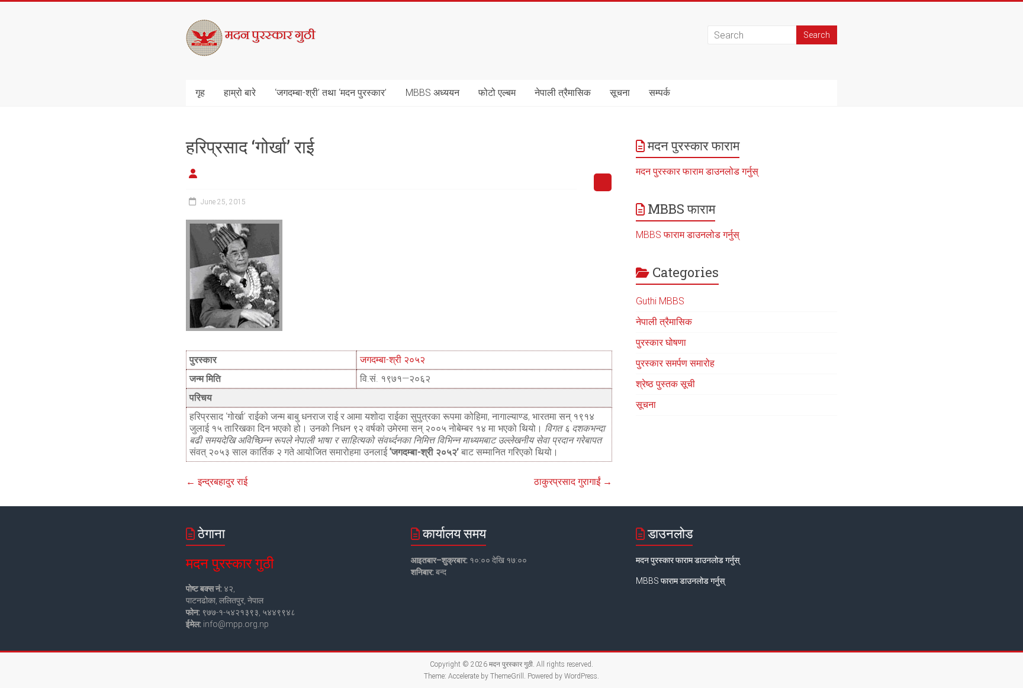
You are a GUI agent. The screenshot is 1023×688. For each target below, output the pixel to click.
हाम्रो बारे (240, 92)
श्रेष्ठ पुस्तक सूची (665, 384)
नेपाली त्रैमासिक (563, 92)
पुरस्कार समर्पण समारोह (675, 363)
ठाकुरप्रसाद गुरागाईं (573, 481)
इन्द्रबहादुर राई (216, 481)
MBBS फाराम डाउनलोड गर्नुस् (687, 234)
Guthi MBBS (660, 301)
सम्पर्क (659, 92)
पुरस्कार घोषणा (661, 342)
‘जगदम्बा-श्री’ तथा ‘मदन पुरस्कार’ (331, 92)
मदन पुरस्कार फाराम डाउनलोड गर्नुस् (697, 171)
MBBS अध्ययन (432, 92)
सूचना (620, 92)
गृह (200, 92)
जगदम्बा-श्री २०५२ (392, 359)
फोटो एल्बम (497, 92)
